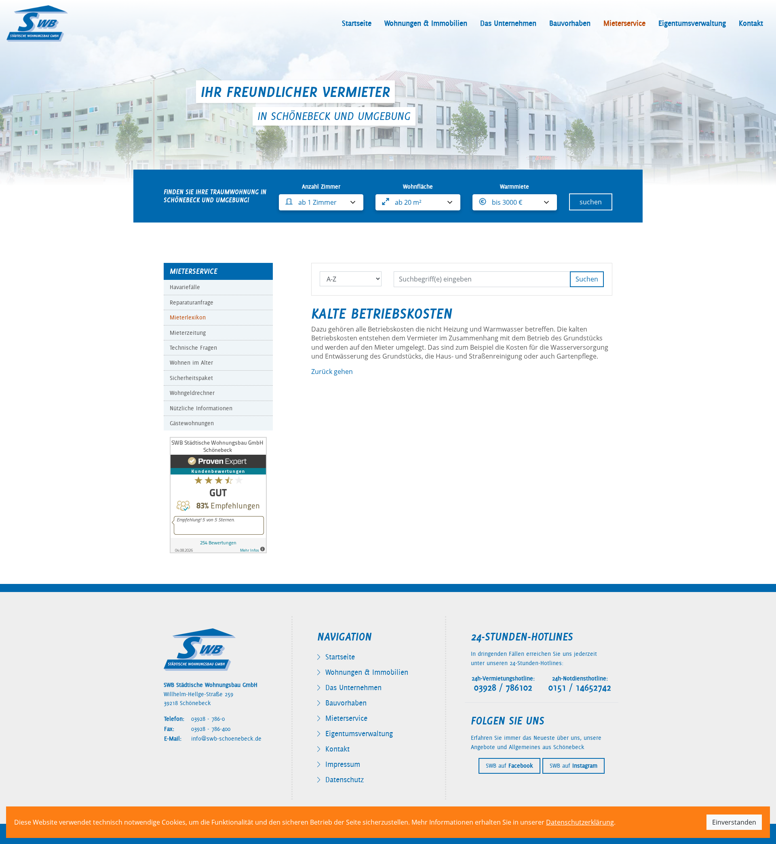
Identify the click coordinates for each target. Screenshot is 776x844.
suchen (591, 201)
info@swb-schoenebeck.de (226, 738)
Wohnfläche (418, 186)
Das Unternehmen (508, 23)
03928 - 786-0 (208, 718)
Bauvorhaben (569, 23)
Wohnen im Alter (191, 362)
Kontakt (751, 23)
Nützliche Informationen (201, 408)
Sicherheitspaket (191, 378)
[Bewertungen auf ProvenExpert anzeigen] (218, 494)
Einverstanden (734, 822)
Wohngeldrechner (192, 393)
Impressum (342, 764)
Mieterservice (624, 23)
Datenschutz (344, 779)
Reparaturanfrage (191, 302)
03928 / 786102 (503, 687)
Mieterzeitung (188, 332)
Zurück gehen (332, 371)
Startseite (356, 23)
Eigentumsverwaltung (692, 23)
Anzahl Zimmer (321, 186)
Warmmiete (514, 186)
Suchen (587, 279)
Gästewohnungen (192, 423)
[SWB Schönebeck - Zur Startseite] (37, 23)
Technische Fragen (193, 347)
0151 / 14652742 (579, 687)
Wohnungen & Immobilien (425, 23)
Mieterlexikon (188, 317)
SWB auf (509, 765)
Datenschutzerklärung (580, 822)
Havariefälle (185, 287)
